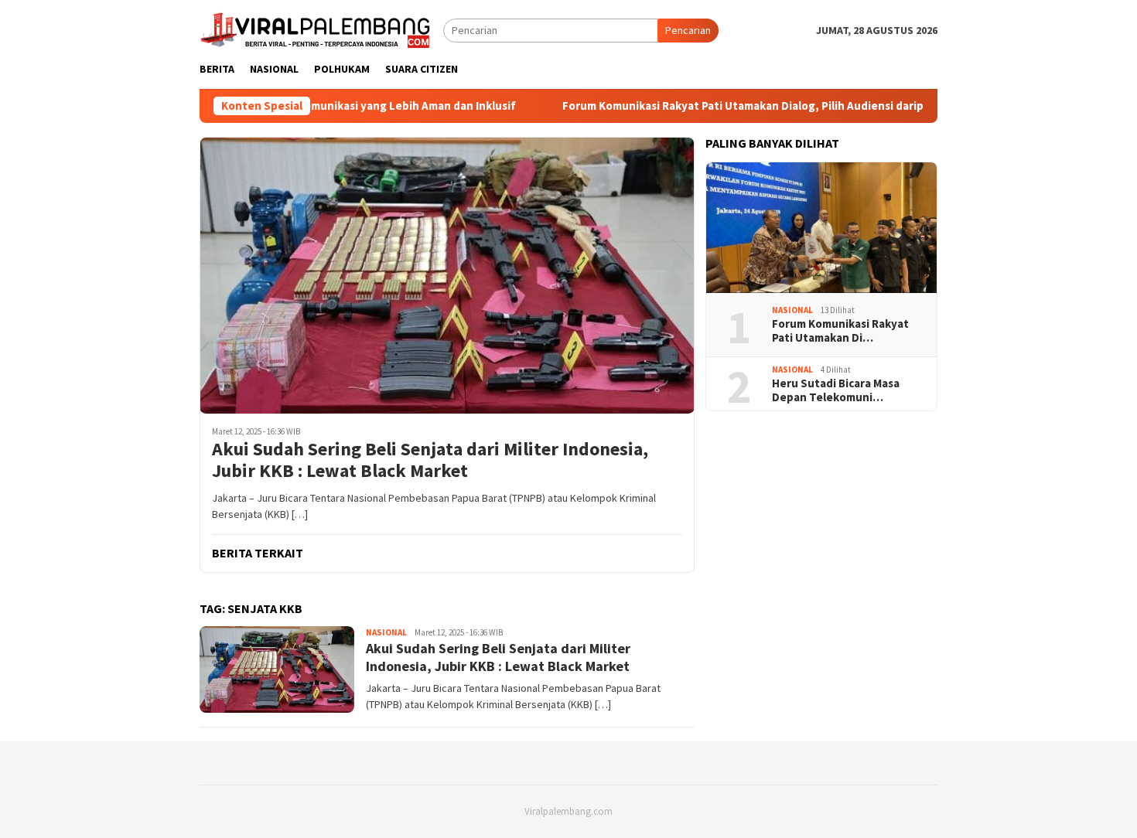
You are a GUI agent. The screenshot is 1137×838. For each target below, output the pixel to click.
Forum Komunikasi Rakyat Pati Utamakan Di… (840, 331)
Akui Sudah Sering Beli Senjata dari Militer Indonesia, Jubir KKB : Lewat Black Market (430, 460)
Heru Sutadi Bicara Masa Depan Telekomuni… (836, 390)
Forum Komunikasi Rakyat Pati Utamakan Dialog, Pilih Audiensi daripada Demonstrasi (749, 106)
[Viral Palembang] (316, 29)
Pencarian (688, 30)
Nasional (386, 632)
